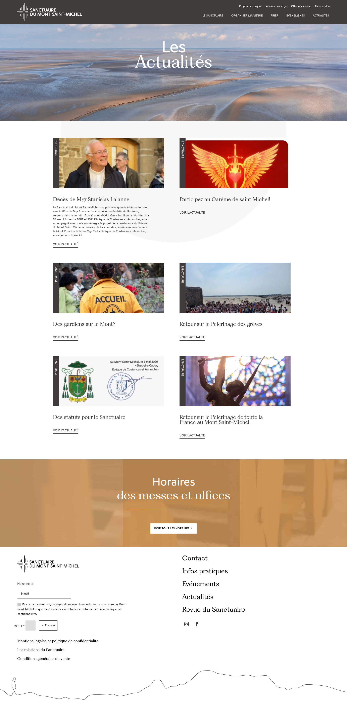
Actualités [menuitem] (321, 15)
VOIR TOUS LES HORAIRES (171, 528)
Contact (195, 558)
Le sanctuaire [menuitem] (212, 15)
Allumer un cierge (276, 6)
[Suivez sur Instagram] (186, 624)
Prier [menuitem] (274, 15)
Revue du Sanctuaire (213, 609)
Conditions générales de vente (43, 658)
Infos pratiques (205, 571)
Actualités (197, 596)
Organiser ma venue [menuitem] (247, 15)
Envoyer (50, 625)
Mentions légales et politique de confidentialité (57, 641)
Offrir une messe (301, 6)
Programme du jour (250, 6)
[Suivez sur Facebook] (197, 624)
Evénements (200, 583)
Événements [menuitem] (295, 15)
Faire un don (322, 6)
